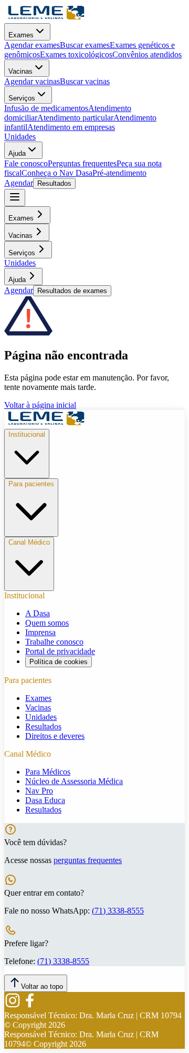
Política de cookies (58, 662)
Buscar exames (85, 45)
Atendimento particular (75, 117)
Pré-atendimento (119, 172)
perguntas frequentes (88, 860)
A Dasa (37, 613)
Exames (21, 35)
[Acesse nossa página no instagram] (12, 1005)
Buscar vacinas (85, 81)
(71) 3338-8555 (118, 910)
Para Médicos (47, 771)
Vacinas (20, 71)
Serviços (21, 98)
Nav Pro (39, 790)
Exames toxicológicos (76, 54)
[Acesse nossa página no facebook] (29, 1005)
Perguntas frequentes (82, 163)
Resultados (54, 183)
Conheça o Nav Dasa (57, 172)
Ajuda (17, 153)
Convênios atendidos (147, 54)
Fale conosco (26, 163)
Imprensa (40, 632)
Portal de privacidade (60, 651)
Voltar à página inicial (40, 404)
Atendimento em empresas (71, 127)
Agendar (18, 182)
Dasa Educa (45, 800)
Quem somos (47, 622)
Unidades (20, 136)
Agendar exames (32, 45)
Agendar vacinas (32, 81)
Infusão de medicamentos (46, 108)
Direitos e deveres (55, 735)
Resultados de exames (72, 291)
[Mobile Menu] (14, 197)
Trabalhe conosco (54, 641)
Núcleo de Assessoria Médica (74, 781)
